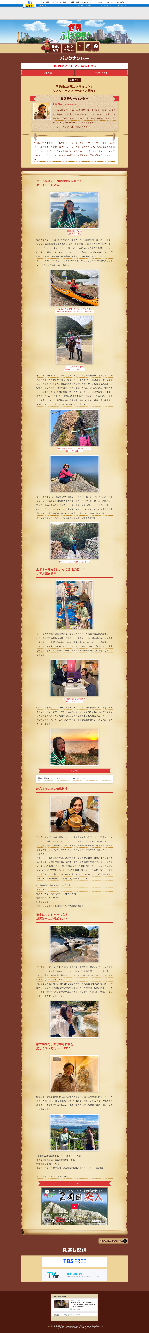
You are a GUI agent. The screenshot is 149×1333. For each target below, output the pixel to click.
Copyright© (50, 1326)
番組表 (29, 5)
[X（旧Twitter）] (80, 46)
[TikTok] (95, 46)
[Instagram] (88, 46)
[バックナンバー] (69, 48)
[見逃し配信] (55, 48)
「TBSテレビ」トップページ (29, 2)
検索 (44, 5)
